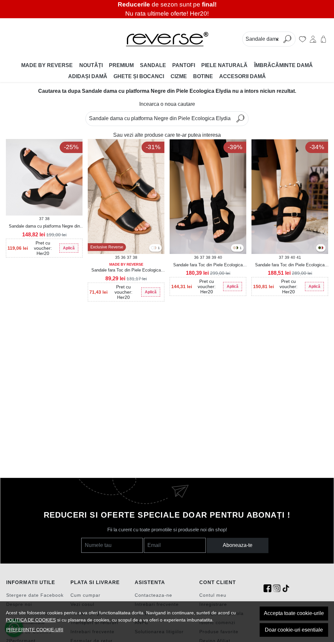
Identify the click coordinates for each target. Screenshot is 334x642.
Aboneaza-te (237, 545)
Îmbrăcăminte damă (283, 65)
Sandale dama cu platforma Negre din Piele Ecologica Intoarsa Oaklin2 (44, 227)
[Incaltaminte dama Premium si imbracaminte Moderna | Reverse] (167, 39)
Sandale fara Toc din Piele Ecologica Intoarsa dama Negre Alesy (290, 265)
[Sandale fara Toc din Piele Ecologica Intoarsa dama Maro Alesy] (322, 248)
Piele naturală (224, 65)
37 (41, 218)
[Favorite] (302, 39)
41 (298, 257)
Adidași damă (87, 76)
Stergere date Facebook (35, 595)
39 (214, 257)
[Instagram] (277, 588)
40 (220, 257)
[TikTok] (286, 588)
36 (123, 257)
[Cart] (323, 39)
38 (47, 218)
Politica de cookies (31, 619)
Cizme (179, 76)
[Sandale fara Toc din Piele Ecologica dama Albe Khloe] (152, 248)
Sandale (153, 65)
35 (117, 257)
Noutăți (91, 65)
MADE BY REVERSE (47, 65)
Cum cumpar (85, 595)
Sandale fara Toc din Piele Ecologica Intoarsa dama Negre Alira (208, 265)
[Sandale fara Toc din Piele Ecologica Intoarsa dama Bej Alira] (234, 248)
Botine (203, 76)
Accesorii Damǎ (242, 76)
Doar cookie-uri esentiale (294, 630)
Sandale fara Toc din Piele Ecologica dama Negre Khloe (126, 270)
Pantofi (183, 65)
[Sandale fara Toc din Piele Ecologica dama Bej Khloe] (155, 248)
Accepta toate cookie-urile (294, 613)
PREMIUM (121, 65)
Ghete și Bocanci (139, 76)
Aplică (69, 248)
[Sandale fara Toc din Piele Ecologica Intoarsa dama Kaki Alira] (236, 248)
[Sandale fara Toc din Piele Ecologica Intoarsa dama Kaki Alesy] (319, 248)
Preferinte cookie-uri (34, 629)
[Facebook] (267, 588)
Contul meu (212, 595)
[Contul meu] (313, 39)
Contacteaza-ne (153, 595)
